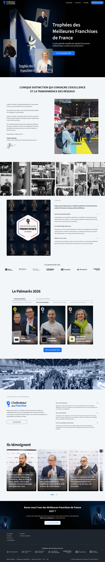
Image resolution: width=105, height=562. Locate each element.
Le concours (78, 3)
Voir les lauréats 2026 (63, 53)
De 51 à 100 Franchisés (59, 302)
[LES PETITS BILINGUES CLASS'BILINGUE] (80, 325)
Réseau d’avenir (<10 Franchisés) (22, 302)
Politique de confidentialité (23, 559)
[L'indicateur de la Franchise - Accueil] (9, 3)
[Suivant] (57, 495)
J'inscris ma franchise (52, 523)
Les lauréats (10, 534)
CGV (47, 559)
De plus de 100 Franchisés (78, 302)
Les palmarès (69, 3)
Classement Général (19, 299)
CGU (44, 559)
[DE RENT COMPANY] (52, 325)
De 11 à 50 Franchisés (42, 302)
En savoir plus (17, 422)
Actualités (22, 534)
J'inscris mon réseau (97, 2)
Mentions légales (11, 559)
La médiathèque (11, 540)
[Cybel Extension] (25, 325)
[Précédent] (48, 495)
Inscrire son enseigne (25, 536)
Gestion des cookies (36, 559)
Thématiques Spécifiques (43, 299)
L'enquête (85, 3)
